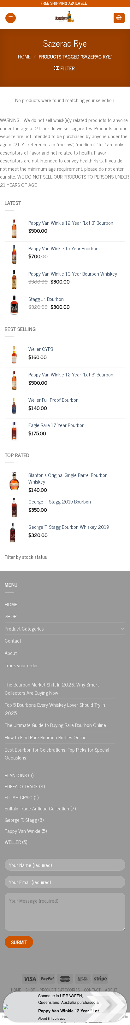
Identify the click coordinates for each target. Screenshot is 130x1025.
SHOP (10, 616)
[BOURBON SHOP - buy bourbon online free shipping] (65, 18)
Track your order (21, 665)
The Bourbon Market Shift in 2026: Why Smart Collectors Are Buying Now (52, 688)
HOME (11, 604)
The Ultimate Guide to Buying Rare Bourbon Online (55, 725)
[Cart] (119, 18)
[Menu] (10, 18)
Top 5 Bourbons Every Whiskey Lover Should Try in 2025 (55, 708)
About (11, 653)
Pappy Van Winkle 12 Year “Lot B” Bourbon (70, 1011)
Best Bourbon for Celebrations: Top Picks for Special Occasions (57, 753)
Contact (13, 640)
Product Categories (24, 628)
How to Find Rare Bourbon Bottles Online (45, 737)
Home (24, 56)
